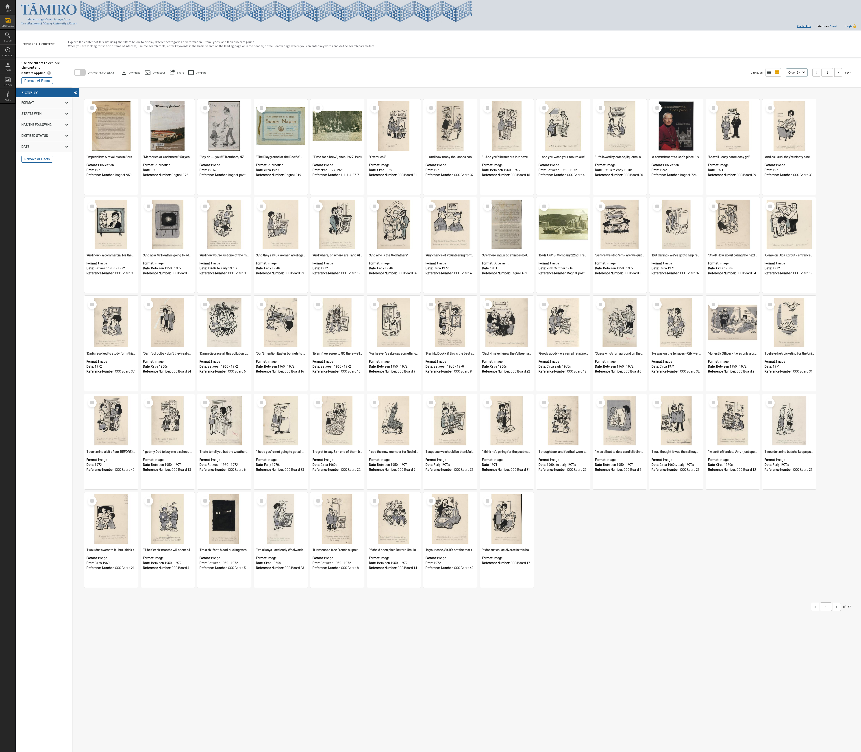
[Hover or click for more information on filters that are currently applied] (49, 73)
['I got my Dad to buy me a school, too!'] (167, 420)
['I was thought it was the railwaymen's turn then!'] (676, 420)
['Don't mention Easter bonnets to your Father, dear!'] (280, 322)
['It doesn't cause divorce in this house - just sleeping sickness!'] (506, 519)
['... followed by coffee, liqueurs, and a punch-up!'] (619, 126)
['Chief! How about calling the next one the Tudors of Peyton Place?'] (732, 224)
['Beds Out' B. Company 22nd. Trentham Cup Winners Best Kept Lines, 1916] (563, 224)
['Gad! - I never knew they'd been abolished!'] (506, 322)
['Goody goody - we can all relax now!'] (563, 322)
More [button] (8, 99)
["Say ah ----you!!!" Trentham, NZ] (224, 126)
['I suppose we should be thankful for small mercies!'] (450, 420)
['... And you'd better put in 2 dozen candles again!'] (506, 126)
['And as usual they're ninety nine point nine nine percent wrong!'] (789, 126)
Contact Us (804, 26)
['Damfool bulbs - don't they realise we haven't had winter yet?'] (167, 322)
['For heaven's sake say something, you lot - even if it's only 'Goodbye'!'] (393, 322)
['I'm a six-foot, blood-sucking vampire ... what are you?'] (224, 519)
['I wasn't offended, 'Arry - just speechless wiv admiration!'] (732, 420)
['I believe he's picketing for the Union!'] (789, 322)
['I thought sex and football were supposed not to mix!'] (563, 420)
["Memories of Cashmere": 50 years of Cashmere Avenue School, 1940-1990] (167, 126)
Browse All (8, 25)
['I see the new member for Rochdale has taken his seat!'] (393, 420)
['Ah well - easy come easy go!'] (732, 126)
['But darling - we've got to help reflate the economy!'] (676, 224)
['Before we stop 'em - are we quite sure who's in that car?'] (619, 224)
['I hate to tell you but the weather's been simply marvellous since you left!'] (224, 420)
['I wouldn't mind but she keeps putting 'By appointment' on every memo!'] (789, 420)
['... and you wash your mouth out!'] (563, 126)
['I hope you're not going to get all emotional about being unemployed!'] (280, 420)
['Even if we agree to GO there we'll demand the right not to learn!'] (337, 322)
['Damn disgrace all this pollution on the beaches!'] (224, 322)
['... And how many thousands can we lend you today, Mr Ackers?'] (450, 126)
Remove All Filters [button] (37, 81)
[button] (155, 72)
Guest (833, 26)
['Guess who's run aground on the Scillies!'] (619, 322)
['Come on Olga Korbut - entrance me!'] (789, 224)
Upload (8, 85)
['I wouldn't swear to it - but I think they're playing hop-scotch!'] (111, 519)
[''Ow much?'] (393, 126)
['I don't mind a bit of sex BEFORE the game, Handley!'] (111, 420)
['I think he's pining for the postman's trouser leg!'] (506, 420)
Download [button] (130, 72)
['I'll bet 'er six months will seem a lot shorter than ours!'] (167, 519)
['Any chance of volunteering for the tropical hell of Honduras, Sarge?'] (450, 224)
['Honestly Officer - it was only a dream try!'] (732, 322)
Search (8, 40)
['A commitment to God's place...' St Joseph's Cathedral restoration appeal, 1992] (676, 126)
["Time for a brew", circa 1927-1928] (337, 126)
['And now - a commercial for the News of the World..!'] (111, 224)
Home (8, 11)
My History (8, 55)
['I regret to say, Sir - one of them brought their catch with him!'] (337, 420)
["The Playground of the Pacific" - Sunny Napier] (280, 126)
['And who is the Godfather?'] (393, 224)
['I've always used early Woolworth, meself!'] (280, 519)
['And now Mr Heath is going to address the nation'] (167, 224)
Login (8, 70)
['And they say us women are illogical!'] (280, 224)
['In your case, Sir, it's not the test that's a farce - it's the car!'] (450, 519)
